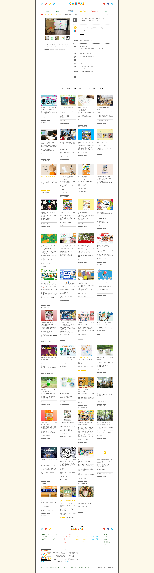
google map (101, 48)
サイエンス (102, 120)
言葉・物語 (43, 117)
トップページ (46, 14)
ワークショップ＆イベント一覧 (81, 536)
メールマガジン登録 (63, 567)
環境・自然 (85, 152)
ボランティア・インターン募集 (80, 567)
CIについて (66, 561)
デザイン (49, 117)
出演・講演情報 (106, 541)
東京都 (56, 49)
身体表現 (64, 192)
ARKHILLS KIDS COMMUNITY (65, 513)
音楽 (81, 296)
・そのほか (65, 542)
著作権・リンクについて (54, 567)
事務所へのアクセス (44, 541)
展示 (79, 370)
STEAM (52, 49)
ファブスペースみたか (85, 46)
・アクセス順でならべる (95, 538)
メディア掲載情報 (106, 542)
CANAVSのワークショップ (81, 538)
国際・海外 (99, 473)
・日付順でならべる (94, 539)
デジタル (46, 156)
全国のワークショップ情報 (81, 539)
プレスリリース (106, 539)
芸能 (66, 433)
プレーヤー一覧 (55, 536)
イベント (48, 120)
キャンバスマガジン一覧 (68, 536)
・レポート (65, 541)
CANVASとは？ (44, 536)
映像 (41, 263)
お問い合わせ (90, 567)
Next (68, 26)
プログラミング (62, 49)
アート (82, 366)
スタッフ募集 (71, 567)
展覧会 (79, 366)
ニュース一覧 (106, 536)
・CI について (43, 539)
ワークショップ (43, 120)
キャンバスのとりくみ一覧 (95, 536)
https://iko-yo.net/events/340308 (86, 40)
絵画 (46, 117)
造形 (64, 120)
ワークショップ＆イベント (56, 14)
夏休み (88, 366)
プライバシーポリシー (45, 567)
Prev (46, 26)
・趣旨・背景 (43, 538)
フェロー (53, 539)
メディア (103, 473)
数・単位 (79, 122)
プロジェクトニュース (107, 538)
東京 (85, 366)
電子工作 (106, 120)
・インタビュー (66, 538)
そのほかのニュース (107, 544)
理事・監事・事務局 (55, 538)
